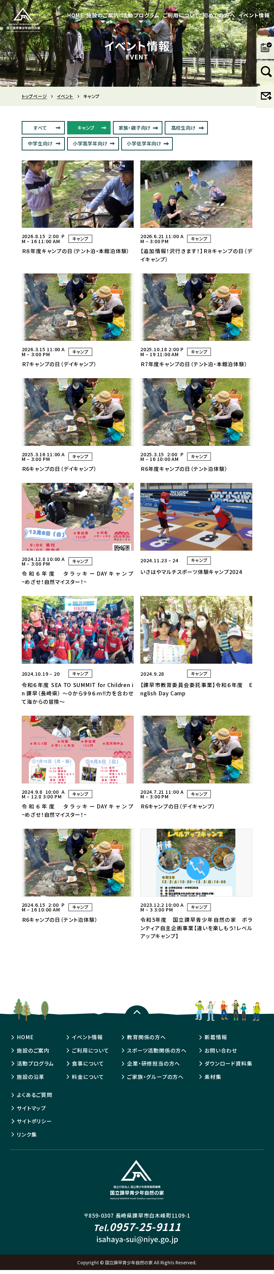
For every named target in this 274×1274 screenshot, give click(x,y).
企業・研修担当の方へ (153, 1063)
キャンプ (86, 127)
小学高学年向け (90, 143)
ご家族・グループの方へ (155, 1076)
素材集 (212, 1076)
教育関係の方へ (146, 1037)
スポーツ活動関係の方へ (157, 1050)
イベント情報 (254, 15)
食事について (88, 1063)
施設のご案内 (102, 15)
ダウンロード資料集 (228, 1063)
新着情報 (215, 1037)
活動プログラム (141, 15)
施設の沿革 (30, 1076)
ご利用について (181, 15)
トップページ (34, 96)
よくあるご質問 (34, 1094)
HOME (75, 15)
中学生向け (40, 143)
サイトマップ (31, 1108)
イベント (65, 96)
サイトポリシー (34, 1121)
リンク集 (27, 1134)
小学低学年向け (144, 143)
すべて (40, 127)
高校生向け (183, 127)
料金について (88, 1076)
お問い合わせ (220, 1050)
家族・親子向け (135, 127)
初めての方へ (219, 15)
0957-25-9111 (137, 1226)
